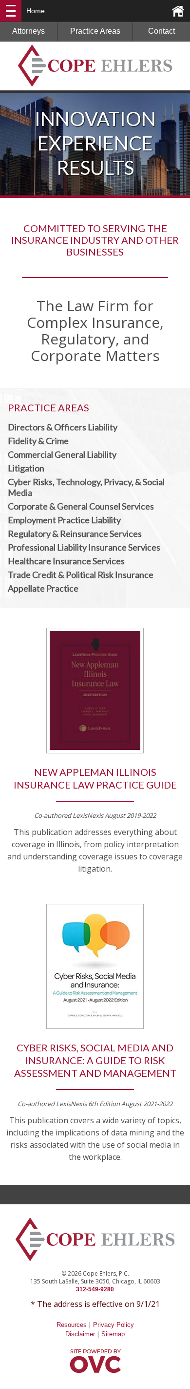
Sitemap (113, 1334)
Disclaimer (80, 1334)
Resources (72, 1324)
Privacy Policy (113, 1324)
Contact (161, 31)
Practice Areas (95, 31)
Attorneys (28, 31)
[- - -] (10, 10)
